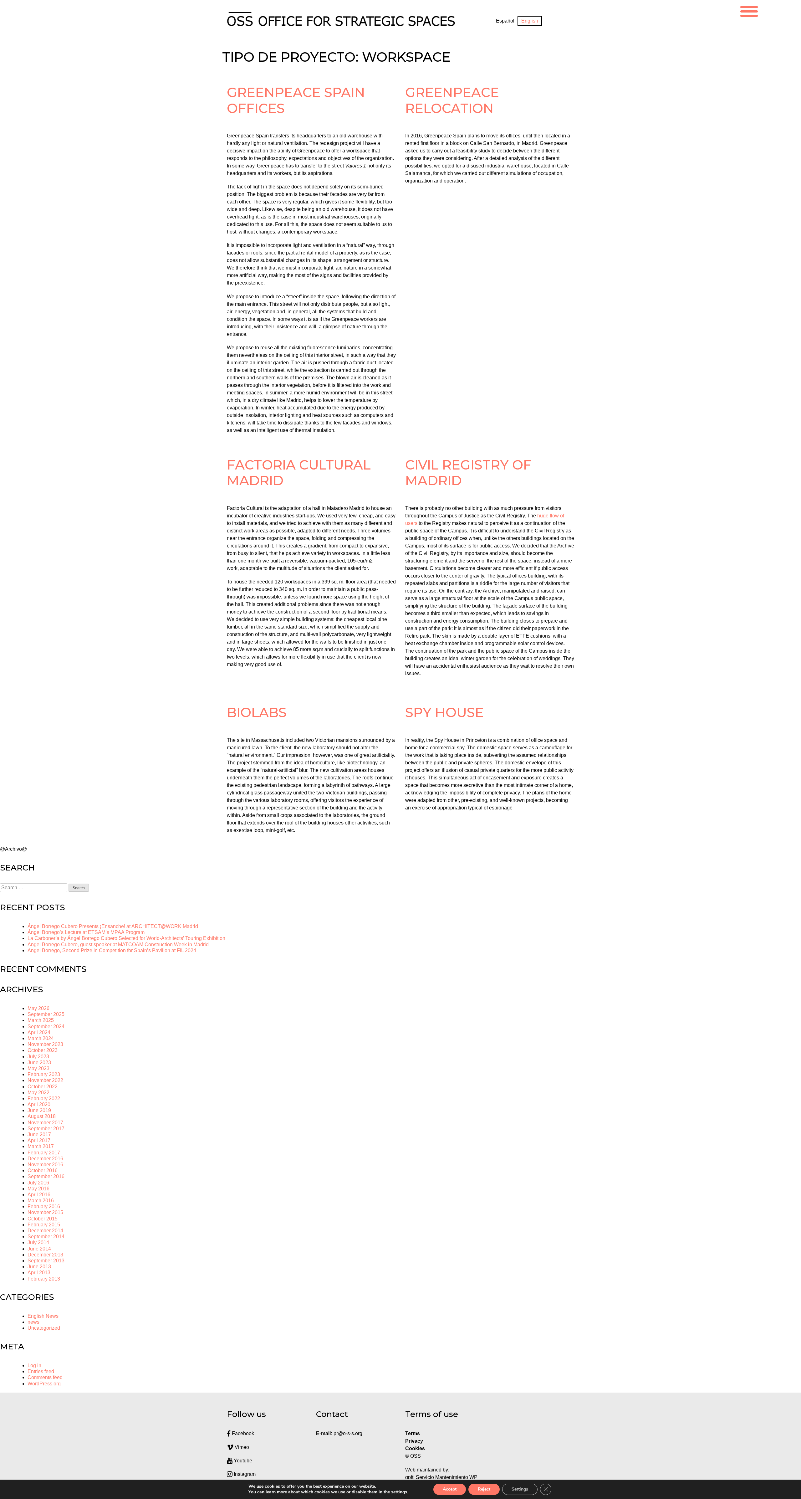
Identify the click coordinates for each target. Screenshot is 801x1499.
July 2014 (38, 1242)
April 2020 (39, 1104)
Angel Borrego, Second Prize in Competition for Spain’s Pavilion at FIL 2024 (112, 950)
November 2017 (45, 1122)
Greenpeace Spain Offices (296, 100)
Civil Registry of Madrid (468, 473)
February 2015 (44, 1224)
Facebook (242, 1433)
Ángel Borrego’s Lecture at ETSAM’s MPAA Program (86, 932)
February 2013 (44, 1278)
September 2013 (46, 1260)
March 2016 (41, 1200)
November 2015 (45, 1212)
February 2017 (44, 1152)
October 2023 (43, 1050)
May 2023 (38, 1068)
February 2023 (44, 1074)
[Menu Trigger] (749, 10)
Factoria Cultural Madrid (299, 473)
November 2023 (45, 1044)
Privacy (414, 1441)
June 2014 (39, 1248)
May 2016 (38, 1188)
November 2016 (45, 1164)
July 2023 (38, 1056)
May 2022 (38, 1092)
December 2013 (45, 1254)
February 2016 (44, 1206)
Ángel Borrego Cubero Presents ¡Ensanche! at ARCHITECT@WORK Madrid (113, 926)
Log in (34, 1365)
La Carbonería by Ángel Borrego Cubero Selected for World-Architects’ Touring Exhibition (126, 938)
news (33, 1322)
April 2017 (39, 1140)
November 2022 (45, 1080)
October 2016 (43, 1170)
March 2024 (41, 1038)
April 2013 (39, 1272)
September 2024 (46, 1026)
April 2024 (39, 1032)
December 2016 (45, 1158)
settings (399, 1492)
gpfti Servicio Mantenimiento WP (441, 1477)
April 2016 (39, 1194)
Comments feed (45, 1377)
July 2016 (38, 1182)
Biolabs (257, 712)
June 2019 (39, 1110)
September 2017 (46, 1128)
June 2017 (39, 1134)
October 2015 (43, 1218)
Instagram (244, 1474)
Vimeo (241, 1447)
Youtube (242, 1460)
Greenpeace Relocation (452, 100)
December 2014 (45, 1230)
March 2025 (41, 1020)
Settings (520, 1489)
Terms (412, 1433)
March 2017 (41, 1146)
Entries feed (41, 1371)
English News (43, 1316)
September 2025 (46, 1014)
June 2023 (39, 1062)
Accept (450, 1489)
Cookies (415, 1448)
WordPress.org (44, 1383)
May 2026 (38, 1008)
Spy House (444, 712)
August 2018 (42, 1116)
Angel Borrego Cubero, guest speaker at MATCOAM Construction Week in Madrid (118, 944)
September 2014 (46, 1236)
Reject (484, 1489)
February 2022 (44, 1098)
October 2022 (43, 1086)
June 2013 (39, 1266)
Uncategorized (44, 1328)
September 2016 (46, 1176)
